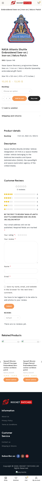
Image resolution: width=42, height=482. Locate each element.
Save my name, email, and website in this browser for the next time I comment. (20, 290)
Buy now (34, 98)
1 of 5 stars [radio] (18, 235)
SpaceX (11, 372)
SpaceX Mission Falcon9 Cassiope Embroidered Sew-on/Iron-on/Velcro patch (11, 365)
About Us (5, 416)
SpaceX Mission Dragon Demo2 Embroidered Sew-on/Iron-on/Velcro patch (30, 365)
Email (7, 276)
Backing (5, 87)
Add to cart (19, 98)
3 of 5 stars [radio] (22, 235)
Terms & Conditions (9, 424)
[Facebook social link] (18, 456)
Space (6, 372)
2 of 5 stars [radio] (20, 235)
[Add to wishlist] (18, 342)
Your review (10, 239)
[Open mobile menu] (3, 3)
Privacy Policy (7, 420)
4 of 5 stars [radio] (24, 235)
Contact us (6, 442)
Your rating (9, 235)
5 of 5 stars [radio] (26, 235)
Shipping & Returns (9, 446)
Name (7, 266)
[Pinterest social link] (27, 456)
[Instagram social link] (22, 456)
